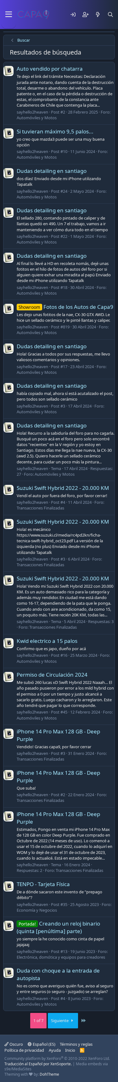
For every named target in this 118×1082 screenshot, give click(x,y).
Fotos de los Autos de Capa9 (66, 306)
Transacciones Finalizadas (40, 508)
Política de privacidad (24, 1050)
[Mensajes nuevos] (98, 14)
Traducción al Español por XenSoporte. (38, 1064)
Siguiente (60, 1020)
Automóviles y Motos (37, 118)
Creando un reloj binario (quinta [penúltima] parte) (58, 927)
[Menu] (8, 14)
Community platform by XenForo (57, 1058)
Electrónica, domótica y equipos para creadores (61, 957)
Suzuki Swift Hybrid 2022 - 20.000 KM (63, 487)
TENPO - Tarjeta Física (43, 884)
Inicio (70, 1050)
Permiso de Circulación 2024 (52, 674)
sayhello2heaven (32, 112)
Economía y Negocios (37, 910)
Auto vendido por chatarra (50, 68)
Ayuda (55, 1050)
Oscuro (15, 1044)
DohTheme (49, 1074)
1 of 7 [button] (38, 1020)
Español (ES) (43, 1044)
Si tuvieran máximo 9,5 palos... (55, 131)
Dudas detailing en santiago (52, 170)
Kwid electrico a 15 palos (47, 640)
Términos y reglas (76, 1044)
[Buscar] (110, 14)
